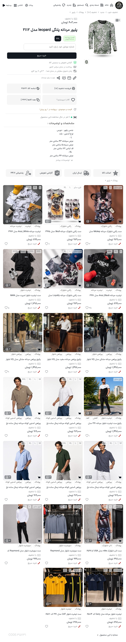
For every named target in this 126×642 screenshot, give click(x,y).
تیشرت (28, 226)
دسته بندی (94, 5)
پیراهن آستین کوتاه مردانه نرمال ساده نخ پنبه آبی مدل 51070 (23, 488)
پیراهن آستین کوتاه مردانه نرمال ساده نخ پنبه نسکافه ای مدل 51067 (23, 424)
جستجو (80, 5)
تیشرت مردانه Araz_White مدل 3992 (24, 231)
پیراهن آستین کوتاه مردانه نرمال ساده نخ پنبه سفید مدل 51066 (64, 424)
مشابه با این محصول (109, 635)
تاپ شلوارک (107, 545)
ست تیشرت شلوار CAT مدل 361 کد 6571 (63, 614)
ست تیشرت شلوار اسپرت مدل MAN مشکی (25, 296)
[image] (86, 62)
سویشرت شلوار (65, 545)
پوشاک (81, 12)
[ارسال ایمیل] (69, 78)
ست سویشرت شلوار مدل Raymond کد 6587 (24, 551)
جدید (69, 5)
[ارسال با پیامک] (64, 78)
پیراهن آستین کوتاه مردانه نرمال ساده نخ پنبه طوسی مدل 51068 (104, 488)
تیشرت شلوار (25, 290)
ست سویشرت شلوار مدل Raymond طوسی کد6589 (65, 551)
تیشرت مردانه (16, 226)
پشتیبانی (57, 5)
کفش (95, 418)
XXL (58, 38)
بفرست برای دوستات (48, 78)
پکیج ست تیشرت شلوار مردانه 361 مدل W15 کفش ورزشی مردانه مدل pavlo (105, 424)
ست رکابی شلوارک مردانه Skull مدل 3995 (63, 231)
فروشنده (63, 88)
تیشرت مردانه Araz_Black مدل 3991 (106, 295)
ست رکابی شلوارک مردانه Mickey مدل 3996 (105, 232)
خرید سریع (41, 55)
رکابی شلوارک (106, 226)
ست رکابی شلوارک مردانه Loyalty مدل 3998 (64, 296)
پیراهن (109, 354)
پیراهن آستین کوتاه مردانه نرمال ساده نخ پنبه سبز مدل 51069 (64, 488)
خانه (107, 5)
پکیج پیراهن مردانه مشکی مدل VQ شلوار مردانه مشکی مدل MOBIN (104, 360)
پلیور (74, 12)
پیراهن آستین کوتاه (54, 418)
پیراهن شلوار (97, 354)
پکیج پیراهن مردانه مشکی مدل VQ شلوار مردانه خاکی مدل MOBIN (23, 360)
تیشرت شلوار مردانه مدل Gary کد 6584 (104, 614)
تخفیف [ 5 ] (92, 12)
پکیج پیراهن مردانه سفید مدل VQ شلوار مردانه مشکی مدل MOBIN (64, 360)
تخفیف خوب (113, 12)
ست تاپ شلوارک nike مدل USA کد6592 (104, 550)
